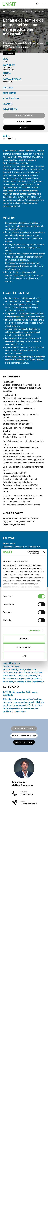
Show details (34, 631)
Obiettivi (8, 88)
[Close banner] (44, 552)
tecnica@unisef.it (29, 804)
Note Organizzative (35, 681)
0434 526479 (27, 794)
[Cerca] (37, 4)
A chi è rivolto (11, 98)
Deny (24, 655)
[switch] (41, 604)
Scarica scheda (24, 115)
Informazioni (10, 109)
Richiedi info (24, 121)
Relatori (8, 104)
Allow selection (24, 647)
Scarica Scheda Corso (24, 729)
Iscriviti (24, 128)
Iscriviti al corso (24, 742)
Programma (9, 93)
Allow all (24, 639)
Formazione (14, 12)
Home (5, 12)
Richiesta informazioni (24, 735)
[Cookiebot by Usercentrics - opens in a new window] (29, 552)
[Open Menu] (43, 4)
